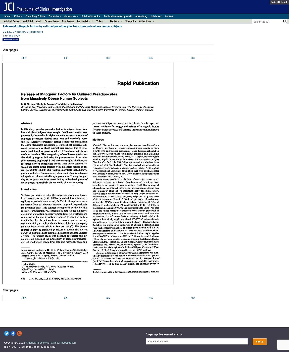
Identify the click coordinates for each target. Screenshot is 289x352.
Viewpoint (130, 21)
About (7, 16)
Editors (18, 16)
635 (151, 57)
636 (193, 57)
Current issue (52, 21)
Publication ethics (90, 16)
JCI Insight (282, 2)
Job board (156, 16)
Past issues (68, 21)
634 (108, 57)
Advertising (141, 16)
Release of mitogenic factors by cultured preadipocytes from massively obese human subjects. (63, 26)
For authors (55, 16)
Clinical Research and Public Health (22, 21)
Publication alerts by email (118, 16)
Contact (169, 16)
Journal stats (71, 16)
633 (66, 57)
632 (24, 57)
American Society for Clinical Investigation (51, 342)
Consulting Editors (35, 16)
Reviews (114, 21)
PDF (17, 35)
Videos (100, 21)
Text (11, 35)
